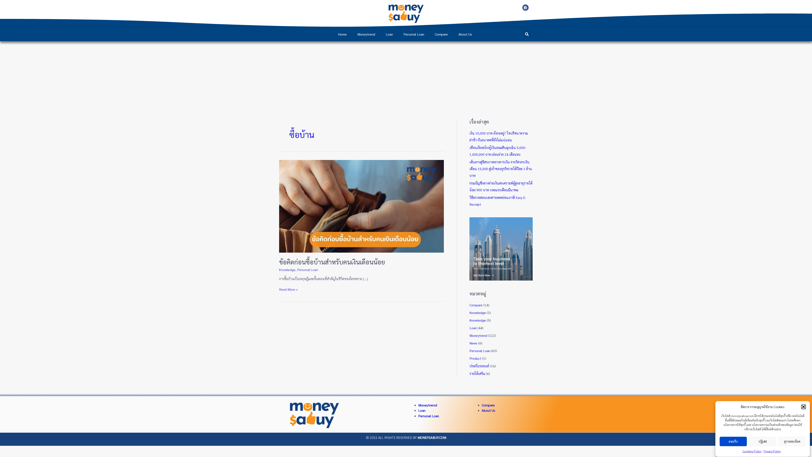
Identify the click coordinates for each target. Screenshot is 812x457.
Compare (441, 34)
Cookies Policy (752, 451)
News (473, 343)
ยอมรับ (733, 441)
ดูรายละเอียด (792, 441)
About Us (465, 34)
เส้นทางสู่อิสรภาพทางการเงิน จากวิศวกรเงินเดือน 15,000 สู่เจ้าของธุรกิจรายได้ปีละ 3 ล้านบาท (500, 169)
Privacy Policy (772, 451)
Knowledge (287, 269)
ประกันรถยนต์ (479, 366)
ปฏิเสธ (763, 441)
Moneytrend (366, 34)
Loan (389, 34)
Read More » (288, 289)
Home (342, 34)
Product (475, 358)
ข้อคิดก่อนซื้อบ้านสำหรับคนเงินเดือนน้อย (332, 262)
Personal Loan (413, 34)
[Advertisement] (406, 73)
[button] (803, 407)
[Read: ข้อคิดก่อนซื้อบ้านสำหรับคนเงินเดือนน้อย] (361, 206)
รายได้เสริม (477, 373)
